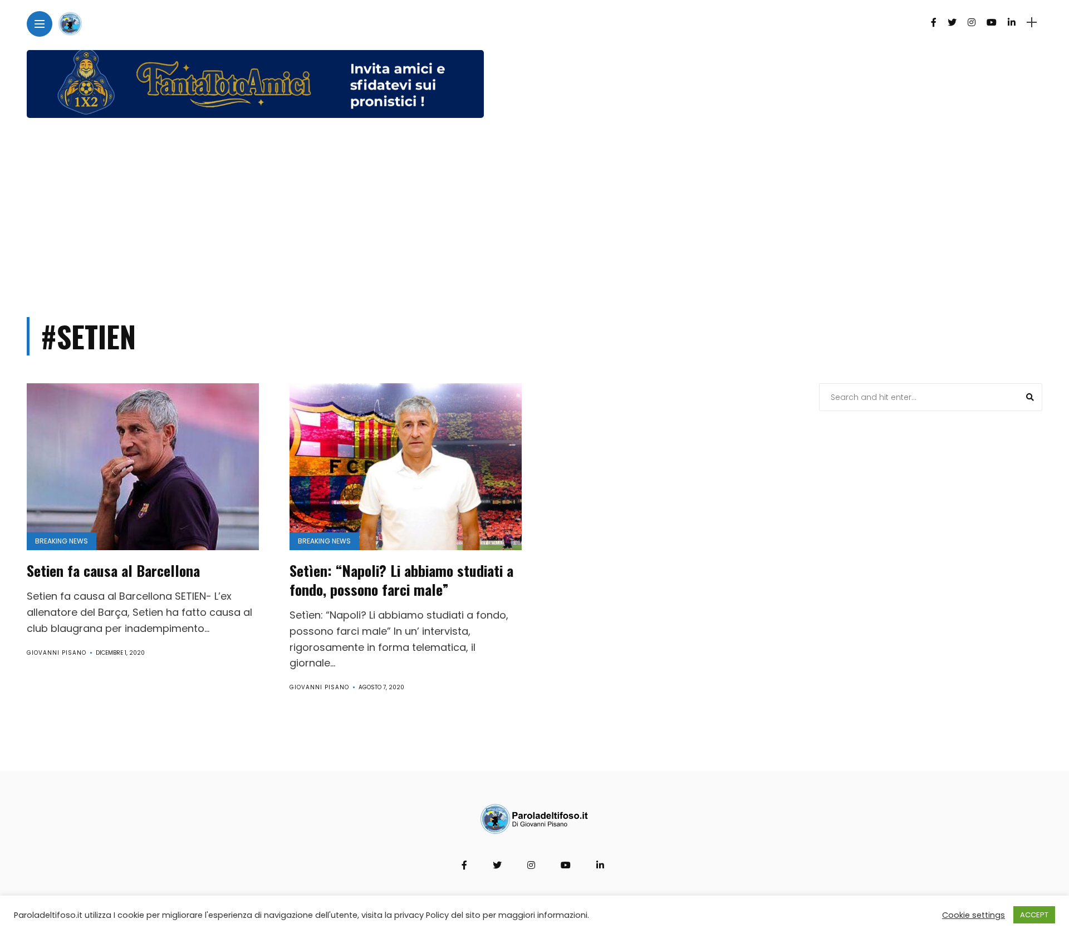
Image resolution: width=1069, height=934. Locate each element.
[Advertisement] (534, 212)
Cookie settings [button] (973, 915)
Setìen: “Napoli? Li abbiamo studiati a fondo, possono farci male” (401, 580)
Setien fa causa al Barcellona (113, 570)
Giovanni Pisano (56, 653)
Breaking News (61, 541)
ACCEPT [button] (1034, 915)
